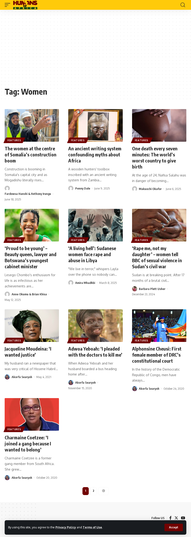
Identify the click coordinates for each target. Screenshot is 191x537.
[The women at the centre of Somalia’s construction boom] (32, 125)
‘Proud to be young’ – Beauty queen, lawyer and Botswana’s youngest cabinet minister (30, 257)
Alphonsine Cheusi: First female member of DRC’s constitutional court (156, 355)
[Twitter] (176, 518)
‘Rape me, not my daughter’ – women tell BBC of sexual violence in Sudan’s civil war (157, 257)
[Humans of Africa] (25, 5)
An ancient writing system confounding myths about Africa (94, 154)
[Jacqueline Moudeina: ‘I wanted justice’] (32, 325)
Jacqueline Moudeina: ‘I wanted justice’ (28, 352)
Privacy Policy (65, 527)
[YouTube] (183, 518)
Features (14, 140)
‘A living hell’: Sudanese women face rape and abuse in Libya (92, 254)
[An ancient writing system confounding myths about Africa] (95, 125)
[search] (182, 5)
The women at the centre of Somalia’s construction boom (30, 154)
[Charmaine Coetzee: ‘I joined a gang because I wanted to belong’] (32, 414)
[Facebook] (170, 518)
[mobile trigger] (9, 5)
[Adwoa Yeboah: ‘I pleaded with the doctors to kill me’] (95, 325)
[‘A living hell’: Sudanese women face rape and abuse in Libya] (95, 225)
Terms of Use (92, 527)
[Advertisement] (95, 50)
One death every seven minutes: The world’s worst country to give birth (154, 157)
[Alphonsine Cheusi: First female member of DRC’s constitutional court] (159, 325)
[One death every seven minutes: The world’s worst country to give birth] (159, 125)
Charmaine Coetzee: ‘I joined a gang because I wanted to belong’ (28, 443)
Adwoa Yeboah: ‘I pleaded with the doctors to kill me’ (95, 352)
